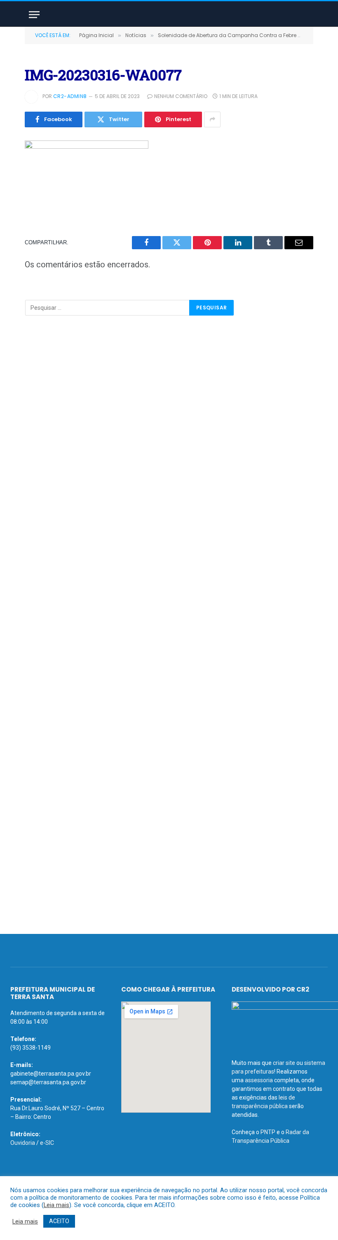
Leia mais (56, 1205)
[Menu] (34, 14)
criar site (284, 1063)
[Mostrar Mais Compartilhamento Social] (212, 119)
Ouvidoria (22, 1142)
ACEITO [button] (59, 1221)
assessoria (259, 1080)
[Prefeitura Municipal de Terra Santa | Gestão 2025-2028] (168, 14)
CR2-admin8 (70, 96)
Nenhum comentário (180, 96)
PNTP (268, 1132)
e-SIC (47, 1142)
